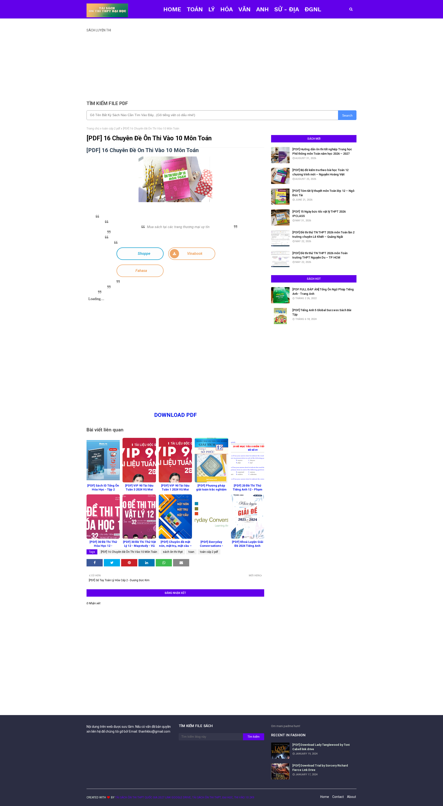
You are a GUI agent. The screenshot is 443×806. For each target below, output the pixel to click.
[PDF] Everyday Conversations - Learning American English (211, 547)
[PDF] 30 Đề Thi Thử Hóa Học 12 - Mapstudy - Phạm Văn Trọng (103, 547)
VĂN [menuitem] (244, 9)
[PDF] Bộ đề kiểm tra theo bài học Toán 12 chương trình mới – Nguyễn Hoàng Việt (320, 172)
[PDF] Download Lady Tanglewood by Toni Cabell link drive (321, 747)
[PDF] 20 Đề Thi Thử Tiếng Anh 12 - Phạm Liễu (247, 489)
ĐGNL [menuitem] (313, 9)
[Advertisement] (221, 64)
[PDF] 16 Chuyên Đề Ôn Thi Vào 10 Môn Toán (129, 551)
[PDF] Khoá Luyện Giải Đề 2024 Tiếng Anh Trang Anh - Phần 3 (247, 545)
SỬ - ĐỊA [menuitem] (286, 9)
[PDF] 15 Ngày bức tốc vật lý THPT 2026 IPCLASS (319, 214)
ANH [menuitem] (262, 9)
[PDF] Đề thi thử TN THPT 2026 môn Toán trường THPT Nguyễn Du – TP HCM (319, 255)
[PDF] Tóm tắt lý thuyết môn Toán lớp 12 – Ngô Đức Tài (323, 193)
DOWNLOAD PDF (175, 415)
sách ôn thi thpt (173, 551)
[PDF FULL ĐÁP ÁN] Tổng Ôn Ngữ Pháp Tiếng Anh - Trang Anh (323, 292)
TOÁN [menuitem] (195, 9)
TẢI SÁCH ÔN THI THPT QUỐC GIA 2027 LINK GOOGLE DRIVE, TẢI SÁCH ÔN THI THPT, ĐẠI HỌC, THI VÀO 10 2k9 (184, 797)
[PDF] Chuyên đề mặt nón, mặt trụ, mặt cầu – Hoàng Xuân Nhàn (175, 545)
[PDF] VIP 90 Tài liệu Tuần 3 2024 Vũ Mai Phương (139, 489)
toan (191, 551)
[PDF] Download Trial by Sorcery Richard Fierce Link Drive (320, 768)
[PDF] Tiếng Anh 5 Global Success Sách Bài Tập (321, 312)
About (351, 797)
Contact (338, 797)
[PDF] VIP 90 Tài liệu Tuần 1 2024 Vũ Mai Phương (175, 489)
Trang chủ (93, 128)
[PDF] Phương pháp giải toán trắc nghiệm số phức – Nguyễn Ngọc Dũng (211, 491)
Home (324, 797)
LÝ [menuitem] (211, 9)
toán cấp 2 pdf (111, 128)
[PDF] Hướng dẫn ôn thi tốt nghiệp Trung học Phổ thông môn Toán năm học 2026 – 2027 (322, 151)
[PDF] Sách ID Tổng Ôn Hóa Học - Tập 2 (103, 487)
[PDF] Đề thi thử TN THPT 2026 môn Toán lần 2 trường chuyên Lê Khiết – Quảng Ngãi (323, 235)
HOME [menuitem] (172, 9)
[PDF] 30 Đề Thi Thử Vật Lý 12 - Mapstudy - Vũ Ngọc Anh (139, 545)
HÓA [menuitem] (226, 9)
